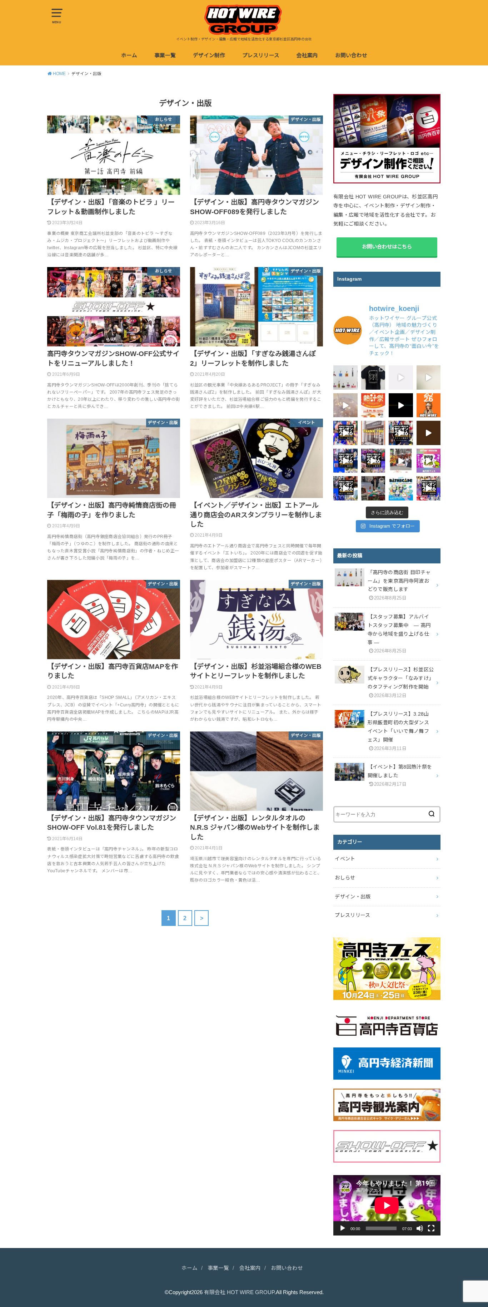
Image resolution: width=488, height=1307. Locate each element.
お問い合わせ (351, 55)
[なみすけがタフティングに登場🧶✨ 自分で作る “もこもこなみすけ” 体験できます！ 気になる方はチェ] (429, 377)
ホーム (129, 55)
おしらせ (345, 878)
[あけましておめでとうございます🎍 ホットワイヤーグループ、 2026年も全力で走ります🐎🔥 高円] (429, 405)
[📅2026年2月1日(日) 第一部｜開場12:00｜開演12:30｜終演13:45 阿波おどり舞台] (345, 461)
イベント (345, 859)
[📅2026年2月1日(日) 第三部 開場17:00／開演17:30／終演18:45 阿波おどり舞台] (345, 433)
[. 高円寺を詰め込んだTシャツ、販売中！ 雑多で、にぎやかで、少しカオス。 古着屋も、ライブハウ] (373, 377)
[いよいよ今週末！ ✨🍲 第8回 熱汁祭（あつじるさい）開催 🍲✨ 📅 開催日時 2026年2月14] (345, 405)
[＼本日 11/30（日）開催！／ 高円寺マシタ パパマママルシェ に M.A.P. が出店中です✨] (373, 488)
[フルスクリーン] (431, 1228)
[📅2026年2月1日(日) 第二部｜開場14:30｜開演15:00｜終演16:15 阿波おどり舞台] (401, 433)
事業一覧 (165, 55)
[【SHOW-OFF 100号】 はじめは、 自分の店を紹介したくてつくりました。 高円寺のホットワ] (429, 433)
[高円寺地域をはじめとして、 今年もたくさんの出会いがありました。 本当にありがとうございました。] (373, 433)
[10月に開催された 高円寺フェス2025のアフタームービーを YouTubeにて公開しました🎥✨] (429, 461)
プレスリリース (260, 55)
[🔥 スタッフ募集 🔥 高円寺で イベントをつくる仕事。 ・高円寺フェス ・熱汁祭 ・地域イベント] (401, 377)
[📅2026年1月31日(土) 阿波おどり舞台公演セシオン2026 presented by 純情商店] (373, 461)
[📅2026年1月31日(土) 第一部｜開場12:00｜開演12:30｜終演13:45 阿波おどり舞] (429, 488)
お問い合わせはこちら (387, 247)
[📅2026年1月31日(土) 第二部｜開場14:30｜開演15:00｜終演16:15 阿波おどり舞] (345, 488)
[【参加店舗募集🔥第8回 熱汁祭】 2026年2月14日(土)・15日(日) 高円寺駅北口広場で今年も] (401, 461)
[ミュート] (419, 1228)
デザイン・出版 (352, 896)
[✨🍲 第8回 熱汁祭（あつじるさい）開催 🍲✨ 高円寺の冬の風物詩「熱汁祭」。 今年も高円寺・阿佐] (373, 405)
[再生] (342, 1228)
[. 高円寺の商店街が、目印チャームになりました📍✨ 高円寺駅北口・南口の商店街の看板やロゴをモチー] (345, 377)
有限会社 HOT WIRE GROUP (239, 1292)
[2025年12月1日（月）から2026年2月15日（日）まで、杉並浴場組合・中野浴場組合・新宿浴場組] (401, 488)
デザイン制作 (209, 55)
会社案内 (307, 55)
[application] (386, 1205)
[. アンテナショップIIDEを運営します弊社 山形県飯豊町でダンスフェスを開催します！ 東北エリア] (401, 405)
